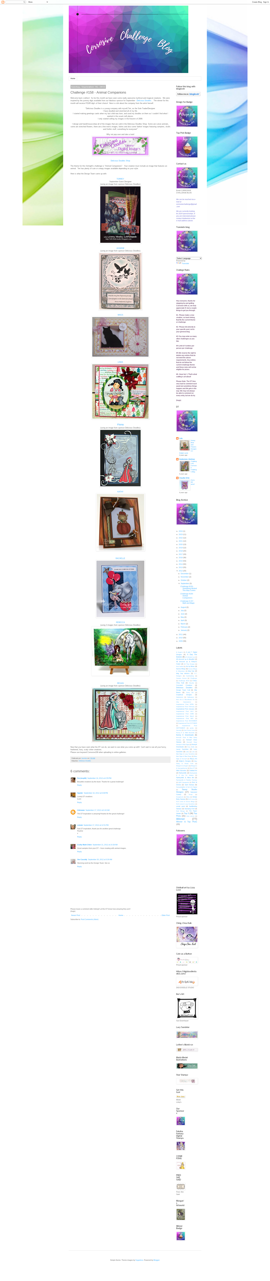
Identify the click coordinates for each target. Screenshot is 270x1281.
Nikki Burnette (181, 770)
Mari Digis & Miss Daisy (183, 756)
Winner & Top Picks (186, 822)
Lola (181, 438)
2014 (181, 564)
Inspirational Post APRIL (185, 704)
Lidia (187, 751)
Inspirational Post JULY (185, 711)
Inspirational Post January (185, 709)
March (183, 624)
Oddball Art (193, 770)
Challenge (193, 678)
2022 (181, 538)
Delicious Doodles (85, 761)
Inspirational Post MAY (185, 718)
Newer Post (75, 915)
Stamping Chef (189, 809)
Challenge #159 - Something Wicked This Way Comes (188, 588)
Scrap (191, 794)
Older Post (166, 915)
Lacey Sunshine (182, 749)
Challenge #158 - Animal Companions (187, 596)
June (183, 614)
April (183, 620)
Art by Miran (190, 666)
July (182, 611)
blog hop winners (183, 673)
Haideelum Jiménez (187, 459)
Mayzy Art (193, 758)
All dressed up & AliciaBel (185, 659)
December (185, 574)
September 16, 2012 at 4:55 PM (99, 778)
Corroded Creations (184, 685)
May (182, 617)
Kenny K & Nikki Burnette (185, 732)
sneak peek (180, 806)
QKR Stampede (183, 782)
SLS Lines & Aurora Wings (185, 801)
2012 (181, 571)
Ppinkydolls (182, 773)
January (184, 630)
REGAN (120, 683)
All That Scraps (189, 664)
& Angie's (179, 652)
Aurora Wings (180, 669)
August (183, 607)
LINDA (120, 362)
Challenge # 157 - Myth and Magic (187, 602)
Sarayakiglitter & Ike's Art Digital (186, 787)
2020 (181, 544)
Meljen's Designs (185, 761)
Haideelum (179, 697)
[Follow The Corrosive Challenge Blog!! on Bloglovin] (188, 96)
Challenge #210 (184, 680)
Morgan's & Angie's (182, 766)
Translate (185, 263)
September (185, 583)
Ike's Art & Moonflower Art (185, 699)
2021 (181, 541)
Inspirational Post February (185, 706)
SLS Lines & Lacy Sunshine (185, 804)
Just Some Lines (189, 730)
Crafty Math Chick (84, 845)
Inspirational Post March (185, 716)
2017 (181, 554)
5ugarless (139, 1260)
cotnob (80, 825)
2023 (181, 534)
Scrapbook (179, 797)
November (185, 577)
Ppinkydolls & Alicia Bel (185, 777)
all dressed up (190, 657)
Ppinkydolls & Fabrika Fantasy (186, 780)
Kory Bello (190, 747)
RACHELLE (120, 558)
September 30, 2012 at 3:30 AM (100, 860)
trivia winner (190, 816)
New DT (192, 768)
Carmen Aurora (181, 678)
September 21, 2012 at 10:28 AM (105, 845)
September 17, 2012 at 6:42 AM (98, 810)
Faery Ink (190, 692)
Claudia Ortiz (184, 478)
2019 (181, 548)
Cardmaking (190, 676)
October (184, 580)
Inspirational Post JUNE (185, 714)
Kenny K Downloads (185, 735)
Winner (180, 818)
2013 (181, 567)
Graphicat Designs (184, 695)
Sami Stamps (189, 785)
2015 (181, 561)
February (184, 627)
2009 (181, 641)
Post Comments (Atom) (89, 919)
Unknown (81, 810)
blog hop (191, 671)
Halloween (190, 697)
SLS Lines (191, 799)
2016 (181, 558)
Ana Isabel (179, 666)
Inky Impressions (183, 702)
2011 (181, 634)
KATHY (120, 492)
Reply (79, 785)
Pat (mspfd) (81, 778)
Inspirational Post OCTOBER (187, 723)
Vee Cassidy (82, 860)
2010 (181, 638)
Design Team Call (183, 690)
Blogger (156, 1260)
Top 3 (186, 813)
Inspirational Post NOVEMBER (186, 721)
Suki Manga (180, 811)
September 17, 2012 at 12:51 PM (96, 825)
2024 (181, 531)
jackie (192, 728)
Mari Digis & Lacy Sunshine (185, 754)
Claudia (191, 683)
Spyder (80, 793)
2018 (181, 551)
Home (73, 78)
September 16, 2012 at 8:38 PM (96, 793)
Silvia (188, 797)
